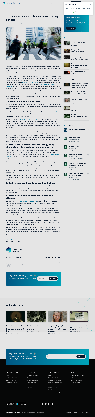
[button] (47, 208)
